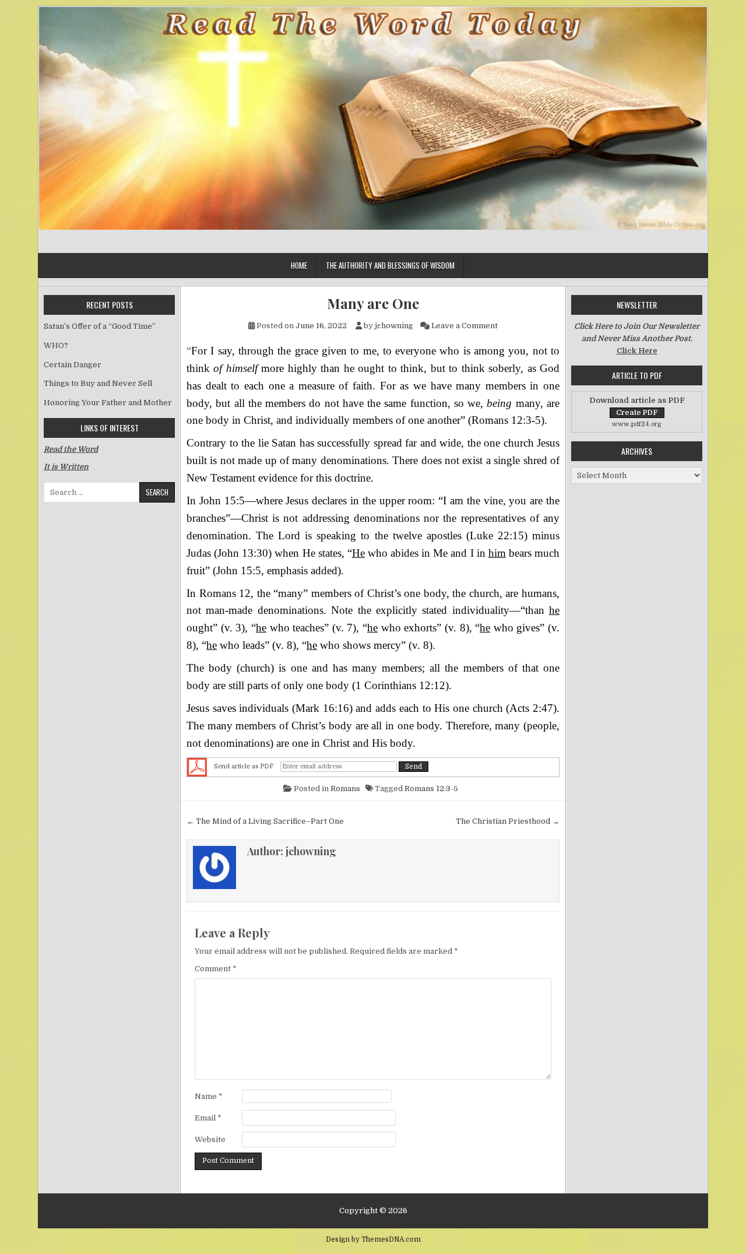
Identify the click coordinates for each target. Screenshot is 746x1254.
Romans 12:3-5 (431, 788)
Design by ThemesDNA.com (373, 1239)
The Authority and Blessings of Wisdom (390, 265)
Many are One (373, 303)
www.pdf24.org (636, 424)
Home (299, 265)
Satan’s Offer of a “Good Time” (100, 326)
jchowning (394, 325)
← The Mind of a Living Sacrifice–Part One (265, 821)
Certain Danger (72, 364)
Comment (216, 968)
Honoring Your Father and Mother (108, 402)
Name (209, 1096)
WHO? (56, 345)
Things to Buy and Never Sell (98, 383)
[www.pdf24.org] (197, 767)
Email (208, 1118)
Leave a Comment (464, 325)
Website (210, 1139)
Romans (345, 788)
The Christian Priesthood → (508, 821)
